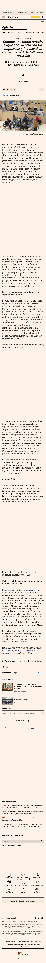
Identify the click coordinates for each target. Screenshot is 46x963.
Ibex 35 (5, 12)
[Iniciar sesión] (42, 17)
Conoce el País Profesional (23, 901)
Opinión (7, 27)
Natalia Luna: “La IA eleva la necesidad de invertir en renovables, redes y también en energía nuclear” (23, 825)
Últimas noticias (41, 33)
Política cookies (21, 941)
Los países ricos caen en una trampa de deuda (26, 699)
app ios (23, 892)
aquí (32, 728)
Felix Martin (18, 702)
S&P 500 (19, 12)
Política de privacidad (12, 944)
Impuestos (12, 713)
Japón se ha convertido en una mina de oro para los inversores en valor (28, 686)
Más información (6, 723)
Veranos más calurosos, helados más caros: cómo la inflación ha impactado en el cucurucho (22, 813)
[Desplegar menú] (3, 17)
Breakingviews (29, 33)
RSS (31, 944)
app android (36, 892)
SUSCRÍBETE (35, 17)
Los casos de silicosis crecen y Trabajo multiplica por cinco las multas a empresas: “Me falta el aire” (22, 806)
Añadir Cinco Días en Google (13, 95)
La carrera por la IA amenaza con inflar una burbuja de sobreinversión (20, 819)
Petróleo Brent (34, 12)
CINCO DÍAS (23, 81)
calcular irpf (9, 877)
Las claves (18, 38)
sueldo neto (36, 877)
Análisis (13, 33)
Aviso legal (13, 941)
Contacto (7, 941)
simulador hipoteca (23, 877)
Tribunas (20, 33)
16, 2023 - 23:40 (23, 84)
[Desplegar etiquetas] (42, 713)
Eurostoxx (11, 846)
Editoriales (6, 33)
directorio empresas (37, 885)
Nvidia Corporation (28, 713)
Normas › (41, 673)
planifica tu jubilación (9, 885)
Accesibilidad (22, 944)
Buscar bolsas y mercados (12, 835)
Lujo (19, 713)
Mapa (28, 944)
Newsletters (36, 944)
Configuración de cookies (34, 941)
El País (41, 21)
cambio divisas (23, 885)
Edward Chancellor (20, 691)
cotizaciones (9, 892)
